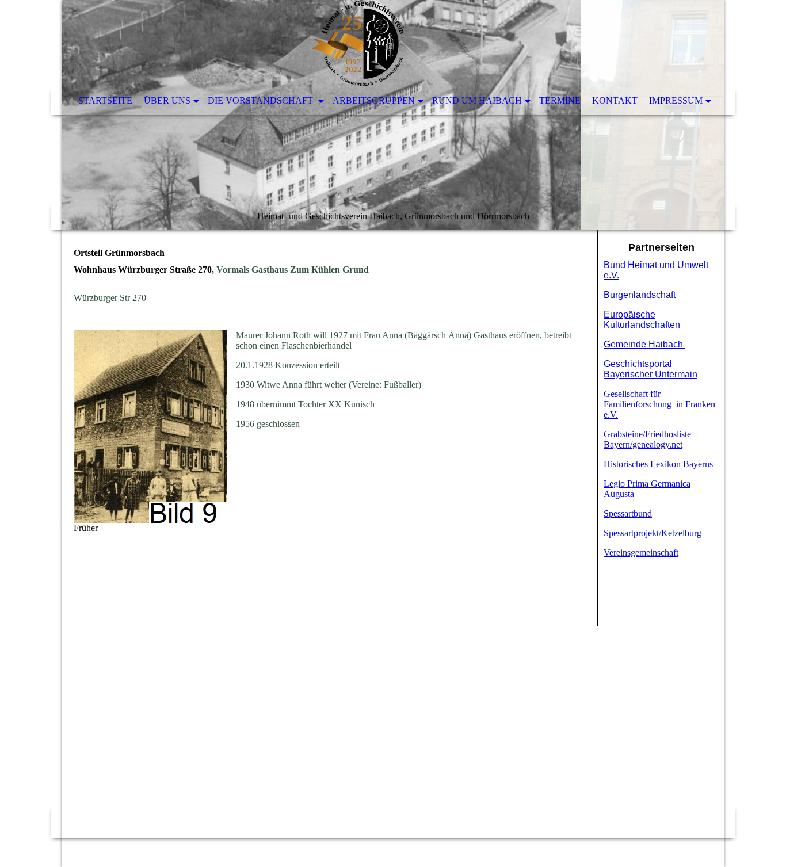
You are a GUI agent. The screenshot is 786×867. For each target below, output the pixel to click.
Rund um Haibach (477, 100)
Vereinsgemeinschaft (641, 552)
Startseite (105, 100)
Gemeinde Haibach (644, 344)
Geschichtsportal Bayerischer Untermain (650, 369)
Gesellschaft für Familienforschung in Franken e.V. (659, 404)
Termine (560, 100)
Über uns (167, 100)
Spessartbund (628, 513)
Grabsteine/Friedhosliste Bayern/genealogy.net (647, 439)
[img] (393, 115)
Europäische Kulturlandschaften (642, 320)
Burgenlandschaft (640, 295)
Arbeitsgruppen (374, 100)
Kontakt (615, 100)
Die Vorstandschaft (261, 100)
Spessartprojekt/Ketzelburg (652, 533)
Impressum (676, 100)
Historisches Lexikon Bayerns (658, 464)
